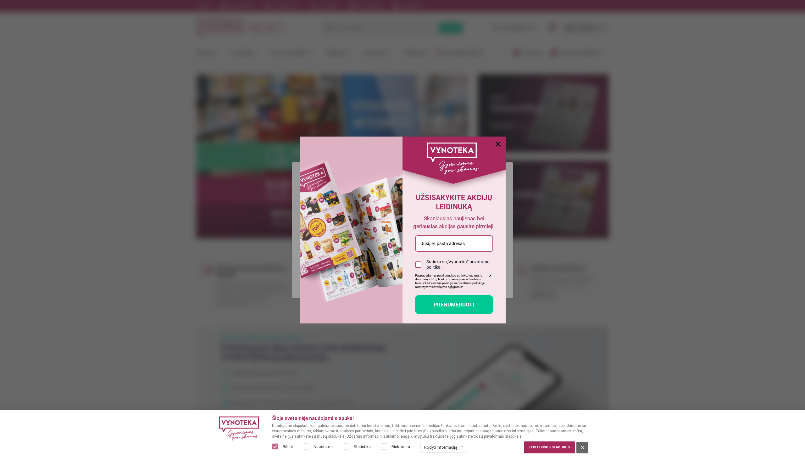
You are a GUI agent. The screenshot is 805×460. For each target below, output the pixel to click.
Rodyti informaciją (440, 447)
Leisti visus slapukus (549, 447)
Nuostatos (323, 446)
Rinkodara (400, 446)
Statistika (362, 446)
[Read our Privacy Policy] (489, 276)
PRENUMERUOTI (454, 304)
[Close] (498, 144)
